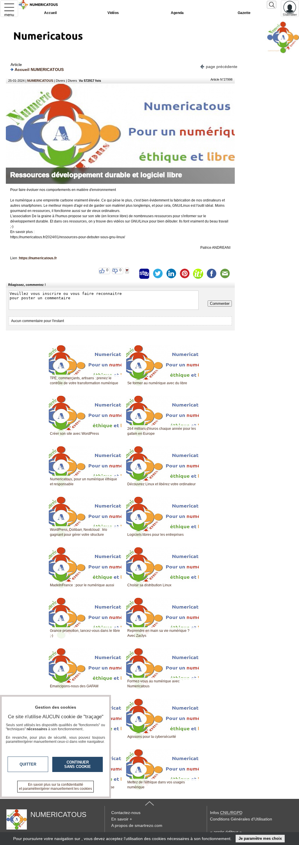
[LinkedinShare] (171, 273)
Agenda (177, 13)
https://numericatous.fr (38, 258)
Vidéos (113, 13)
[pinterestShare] (184, 273)
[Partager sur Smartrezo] (144, 273)
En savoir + (121, 819)
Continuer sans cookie (77, 764)
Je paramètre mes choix (260, 838)
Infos (226, 812)
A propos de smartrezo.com (136, 825)
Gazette (244, 13)
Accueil (50, 13)
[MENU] (9, 8)
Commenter (220, 303)
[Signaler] (131, 273)
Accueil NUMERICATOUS (39, 69)
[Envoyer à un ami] (225, 273)
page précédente (221, 66)
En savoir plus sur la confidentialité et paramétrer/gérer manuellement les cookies (55, 787)
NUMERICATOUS (40, 80)
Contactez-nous (125, 812)
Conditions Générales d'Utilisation (241, 819)
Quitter (28, 764)
